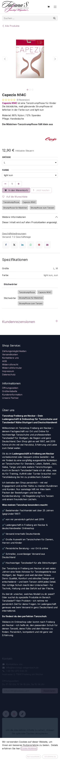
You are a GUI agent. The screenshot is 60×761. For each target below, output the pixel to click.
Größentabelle (9, 391)
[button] (5, 59)
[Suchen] (54, 18)
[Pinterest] (39, 244)
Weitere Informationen (14, 217)
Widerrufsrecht (10, 364)
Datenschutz (8, 374)
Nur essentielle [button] (33, 757)
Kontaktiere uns (10, 357)
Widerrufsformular (12, 367)
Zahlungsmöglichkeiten (14, 351)
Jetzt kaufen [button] (42, 190)
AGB (4, 361)
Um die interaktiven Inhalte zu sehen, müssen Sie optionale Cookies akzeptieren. (30, 732)
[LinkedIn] (22, 244)
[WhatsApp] (30, 244)
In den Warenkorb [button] (18, 190)
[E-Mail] (47, 244)
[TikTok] (22, 714)
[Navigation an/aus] (55, 7)
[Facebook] (6, 244)
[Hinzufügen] (18, 183)
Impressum (8, 371)
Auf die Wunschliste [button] (16, 196)
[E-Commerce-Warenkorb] (48, 6)
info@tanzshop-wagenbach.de (22, 667)
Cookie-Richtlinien (29, 748)
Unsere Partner (10, 398)
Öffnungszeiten (10, 387)
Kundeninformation (12, 394)
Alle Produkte (12, 26)
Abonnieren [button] (49, 690)
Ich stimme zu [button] (50, 757)
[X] (14, 244)
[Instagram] (14, 714)
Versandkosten (10, 354)
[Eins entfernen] (5, 183)
